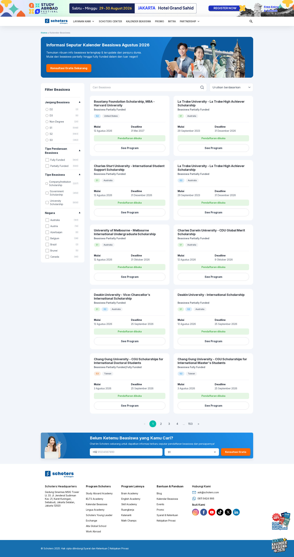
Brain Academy (129, 493)
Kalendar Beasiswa (96, 504)
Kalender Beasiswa (138, 21)
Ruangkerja (127, 509)
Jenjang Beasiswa (62, 102)
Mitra (172, 21)
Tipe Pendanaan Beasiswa (62, 150)
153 (190, 423)
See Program (129, 148)
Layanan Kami (82, 21)
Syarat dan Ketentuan (96, 548)
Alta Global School (96, 526)
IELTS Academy (94, 498)
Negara (62, 213)
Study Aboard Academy (99, 493)
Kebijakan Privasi (166, 520)
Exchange (91, 520)
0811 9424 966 (206, 498)
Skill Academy (129, 504)
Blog (159, 493)
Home (44, 32)
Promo (159, 21)
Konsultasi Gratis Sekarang (68, 68)
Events (160, 504)
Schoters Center (110, 21)
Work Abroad (93, 531)
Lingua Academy (95, 509)
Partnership (188, 21)
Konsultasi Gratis (235, 451)
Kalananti (126, 515)
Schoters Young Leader (99, 515)
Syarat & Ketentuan (167, 515)
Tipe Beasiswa (62, 174)
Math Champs (128, 520)
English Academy (130, 498)
